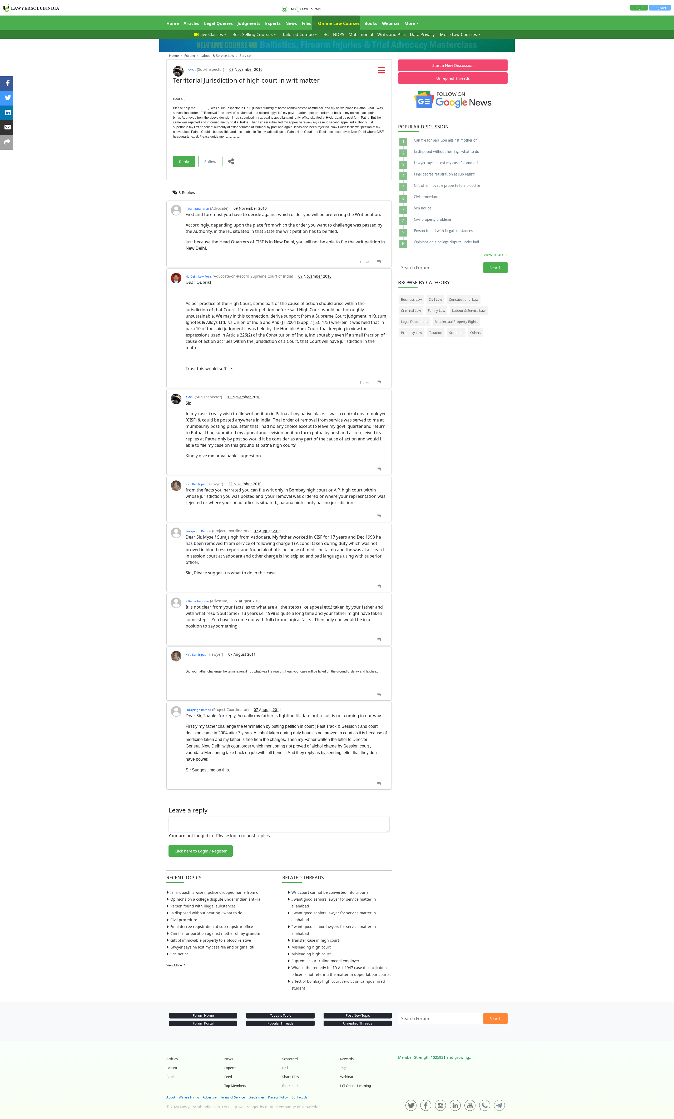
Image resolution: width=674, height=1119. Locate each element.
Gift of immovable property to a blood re (447, 186)
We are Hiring (189, 1097)
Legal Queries (218, 23)
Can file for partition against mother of (445, 140)
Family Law (436, 310)
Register (659, 7)
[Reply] (379, 261)
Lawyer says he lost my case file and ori (446, 163)
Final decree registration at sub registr (444, 174)
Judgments (248, 23)
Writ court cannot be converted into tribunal (330, 892)
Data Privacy (422, 34)
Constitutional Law (463, 299)
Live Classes (211, 34)
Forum (171, 1067)
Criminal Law (411, 310)
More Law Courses (458, 34)
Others (475, 332)
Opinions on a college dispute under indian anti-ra (215, 899)
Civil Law (435, 299)
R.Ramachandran (197, 208)
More (409, 23)
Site (291, 9)
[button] (381, 72)
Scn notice (179, 953)
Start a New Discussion (453, 65)
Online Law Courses (338, 23)
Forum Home (203, 1015)
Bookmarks (291, 1085)
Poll (285, 1067)
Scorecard (290, 1058)
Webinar (391, 23)
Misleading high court (311, 947)
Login (639, 7)
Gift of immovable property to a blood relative (210, 940)
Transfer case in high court (315, 940)
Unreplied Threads (453, 78)
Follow (210, 161)
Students (456, 332)
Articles (191, 23)
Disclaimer (256, 1097)
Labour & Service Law (468, 310)
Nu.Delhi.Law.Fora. (199, 276)
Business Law (411, 299)
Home (172, 23)
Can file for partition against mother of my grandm (215, 933)
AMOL (192, 70)
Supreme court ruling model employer (325, 960)
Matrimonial (361, 34)
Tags (343, 1067)
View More (174, 965)
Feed (228, 1076)
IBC (325, 34)
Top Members (235, 1085)
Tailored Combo (298, 34)
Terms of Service (232, 1097)
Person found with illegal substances (203, 906)
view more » (496, 254)
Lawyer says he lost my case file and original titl (212, 947)
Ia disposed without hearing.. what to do (206, 912)
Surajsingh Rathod (198, 531)
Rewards (347, 1058)
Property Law (411, 332)
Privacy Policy (278, 1097)
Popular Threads (280, 1023)
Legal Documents (414, 321)
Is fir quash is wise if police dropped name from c (214, 892)
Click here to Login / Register (201, 851)
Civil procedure (183, 919)
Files (306, 23)
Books (370, 23)
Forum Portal (203, 1023)
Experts (273, 23)
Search (495, 267)
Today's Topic (280, 1015)
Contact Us (299, 1097)
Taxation (435, 332)
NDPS (338, 34)
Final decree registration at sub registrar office (211, 926)
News (291, 23)
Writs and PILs (391, 34)
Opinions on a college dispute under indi (446, 242)
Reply (184, 161)
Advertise (210, 1097)
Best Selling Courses (252, 34)
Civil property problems (433, 220)
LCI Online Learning (355, 1085)
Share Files (290, 1076)
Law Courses (311, 9)
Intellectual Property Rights (456, 321)
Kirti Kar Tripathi (197, 484)
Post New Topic (358, 1015)
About (170, 1097)
